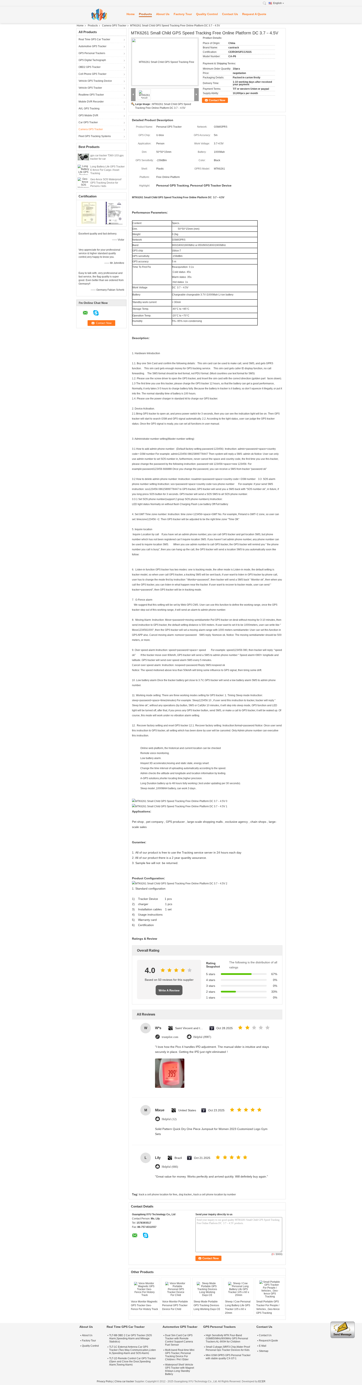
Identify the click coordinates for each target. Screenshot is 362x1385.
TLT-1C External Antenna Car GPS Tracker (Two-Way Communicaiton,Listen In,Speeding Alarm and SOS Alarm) (132, 1350)
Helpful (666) (170, 1166)
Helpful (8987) (202, 1037)
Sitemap (263, 1351)
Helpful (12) (169, 1119)
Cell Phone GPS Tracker (92, 74)
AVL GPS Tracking (89, 108)
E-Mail (262, 1345)
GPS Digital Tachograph (92, 60)
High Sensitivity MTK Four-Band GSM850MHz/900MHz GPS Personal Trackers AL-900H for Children (227, 1338)
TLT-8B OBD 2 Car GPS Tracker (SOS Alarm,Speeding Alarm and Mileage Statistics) (130, 1338)
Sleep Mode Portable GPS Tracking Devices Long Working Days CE (207, 1305)
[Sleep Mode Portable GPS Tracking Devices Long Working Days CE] (207, 1289)
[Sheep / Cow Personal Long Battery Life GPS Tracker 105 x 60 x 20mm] (238, 1289)
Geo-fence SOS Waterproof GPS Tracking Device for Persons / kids (105, 183)
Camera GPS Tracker (114, 25)
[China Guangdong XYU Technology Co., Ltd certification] (88, 212)
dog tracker (185, 1194)
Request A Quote (254, 14)
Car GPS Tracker (88, 122)
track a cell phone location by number (214, 1194)
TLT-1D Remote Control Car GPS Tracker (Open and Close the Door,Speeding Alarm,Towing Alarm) (132, 1361)
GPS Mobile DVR (88, 115)
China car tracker (124, 1381)
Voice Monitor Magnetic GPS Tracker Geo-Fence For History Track (144, 1305)
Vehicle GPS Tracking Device (95, 80)
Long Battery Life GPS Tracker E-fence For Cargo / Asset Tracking (107, 170)
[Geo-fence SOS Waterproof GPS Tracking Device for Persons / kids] (83, 182)
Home (131, 14)
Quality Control (207, 14)
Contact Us (230, 14)
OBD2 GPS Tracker (90, 67)
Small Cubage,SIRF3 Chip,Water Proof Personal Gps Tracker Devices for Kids (228, 1348)
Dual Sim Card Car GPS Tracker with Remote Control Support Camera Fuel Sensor (179, 1340)
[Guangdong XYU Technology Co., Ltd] (99, 14)
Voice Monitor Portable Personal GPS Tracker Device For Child (175, 1305)
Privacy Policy (105, 1381)
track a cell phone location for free (158, 1194)
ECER (261, 1381)
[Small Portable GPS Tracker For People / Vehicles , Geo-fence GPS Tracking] (269, 1289)
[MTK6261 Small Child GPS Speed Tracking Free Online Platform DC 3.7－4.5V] (165, 62)
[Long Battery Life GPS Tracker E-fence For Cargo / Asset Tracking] (83, 169)
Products (145, 14)
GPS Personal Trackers (92, 53)
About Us (162, 14)
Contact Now (217, 100)
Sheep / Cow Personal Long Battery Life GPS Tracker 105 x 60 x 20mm (238, 1307)
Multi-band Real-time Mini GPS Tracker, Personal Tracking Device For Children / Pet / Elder (179, 1355)
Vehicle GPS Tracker (90, 87)
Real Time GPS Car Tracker (94, 39)
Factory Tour (183, 14)
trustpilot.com (170, 1037)
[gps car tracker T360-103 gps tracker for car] (83, 156)
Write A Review (169, 990)
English (277, 3)
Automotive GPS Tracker (92, 46)
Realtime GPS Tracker (91, 94)
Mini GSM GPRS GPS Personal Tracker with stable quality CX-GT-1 (228, 1357)
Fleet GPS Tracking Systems (95, 136)
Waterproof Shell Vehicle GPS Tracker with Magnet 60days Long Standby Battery (179, 1369)
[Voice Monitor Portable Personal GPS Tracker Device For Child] (175, 1289)
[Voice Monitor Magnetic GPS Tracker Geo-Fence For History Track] (144, 1289)
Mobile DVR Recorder (91, 101)
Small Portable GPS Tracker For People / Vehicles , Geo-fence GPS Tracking (268, 1307)
